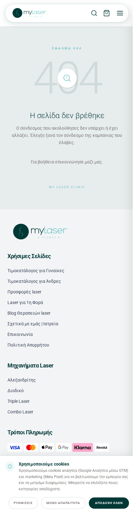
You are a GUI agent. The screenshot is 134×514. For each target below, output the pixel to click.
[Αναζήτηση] (94, 13)
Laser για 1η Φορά (25, 302)
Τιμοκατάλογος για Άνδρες (34, 281)
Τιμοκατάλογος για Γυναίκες (36, 270)
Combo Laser (20, 411)
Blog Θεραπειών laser (28, 313)
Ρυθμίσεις (23, 503)
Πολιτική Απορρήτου (28, 344)
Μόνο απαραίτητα (63, 503)
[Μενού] (120, 13)
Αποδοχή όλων (109, 503)
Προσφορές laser (24, 291)
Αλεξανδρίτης (21, 379)
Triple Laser (18, 401)
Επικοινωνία (20, 334)
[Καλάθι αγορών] (106, 13)
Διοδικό (15, 390)
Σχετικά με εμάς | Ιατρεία (32, 323)
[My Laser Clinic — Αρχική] (29, 13)
